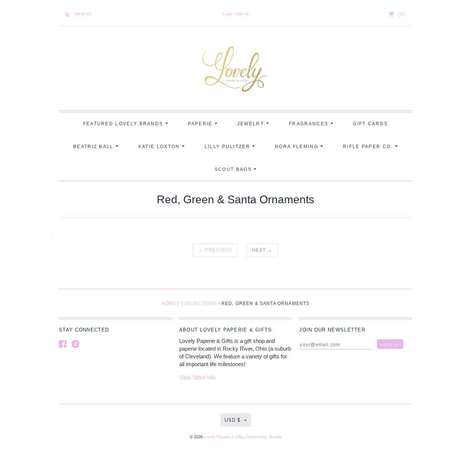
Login (227, 14)
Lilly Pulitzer (228, 146)
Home (169, 303)
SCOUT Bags (234, 169)
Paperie (201, 124)
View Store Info (197, 377)
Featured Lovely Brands (124, 124)
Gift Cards (370, 124)
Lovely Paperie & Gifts (224, 437)
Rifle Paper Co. (369, 146)
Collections (199, 303)
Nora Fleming (297, 146)
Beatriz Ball (94, 146)
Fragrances (309, 124)
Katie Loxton (160, 146)
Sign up (242, 14)
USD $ (232, 420)
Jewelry (251, 124)
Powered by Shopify (263, 437)
